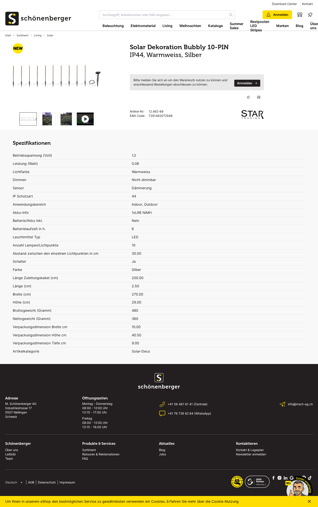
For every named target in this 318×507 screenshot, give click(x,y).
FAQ (85, 458)
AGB (31, 482)
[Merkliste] (310, 15)
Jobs (162, 454)
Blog (299, 26)
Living (167, 26)
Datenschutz (47, 482)
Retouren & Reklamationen (100, 454)
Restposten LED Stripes (259, 26)
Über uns (11, 450)
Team (9, 458)
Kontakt (307, 4)
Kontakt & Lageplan (250, 450)
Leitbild (10, 454)
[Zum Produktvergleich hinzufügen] (259, 97)
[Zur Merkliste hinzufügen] (248, 97)
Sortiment (22, 35)
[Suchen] (231, 14)
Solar (50, 35)
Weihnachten (190, 26)
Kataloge (215, 26)
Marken (282, 26)
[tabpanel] (57, 76)
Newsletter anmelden (251, 454)
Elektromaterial (143, 26)
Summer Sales (236, 26)
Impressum (67, 482)
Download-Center (284, 4)
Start (8, 35)
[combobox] (163, 14)
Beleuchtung (113, 26)
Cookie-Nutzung (225, 501)
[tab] (28, 119)
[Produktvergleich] (300, 15)
